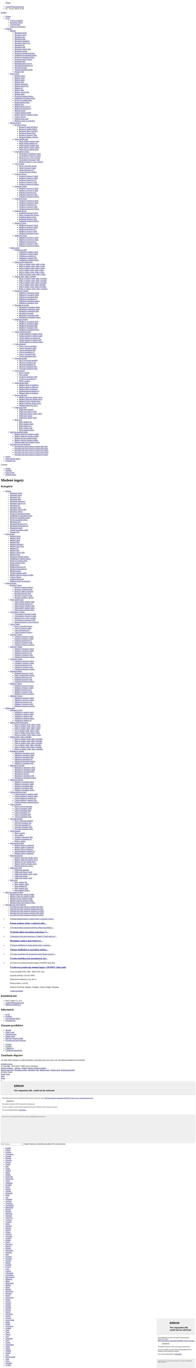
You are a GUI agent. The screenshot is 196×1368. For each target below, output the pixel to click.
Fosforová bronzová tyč (27, 180)
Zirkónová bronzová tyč (27, 192)
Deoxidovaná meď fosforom (20, 444)
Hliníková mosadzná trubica (29, 330)
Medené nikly (45, 1070)
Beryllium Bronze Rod (27, 133)
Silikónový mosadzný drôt (28, 303)
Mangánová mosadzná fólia (29, 311)
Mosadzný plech (20, 35)
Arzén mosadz (20, 371)
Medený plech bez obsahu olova (30, 397)
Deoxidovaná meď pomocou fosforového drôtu (31, 453)
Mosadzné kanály (21, 68)
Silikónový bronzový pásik (28, 240)
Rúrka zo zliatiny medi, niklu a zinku (32, 274)
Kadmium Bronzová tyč (27, 217)
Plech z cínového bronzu (28, 166)
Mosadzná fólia (20, 39)
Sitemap (17, 1068)
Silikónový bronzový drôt (28, 244)
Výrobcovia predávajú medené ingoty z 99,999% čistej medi (38, 967)
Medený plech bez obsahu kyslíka (27, 434)
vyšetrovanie (14, 991)
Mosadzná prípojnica (22, 41)
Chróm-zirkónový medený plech (30, 334)
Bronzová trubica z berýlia (28, 137)
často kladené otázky (12, 459)
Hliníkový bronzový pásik (28, 227)
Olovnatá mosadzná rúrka (28, 369)
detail (21, 991)
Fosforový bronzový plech (28, 176)
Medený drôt (19, 90)
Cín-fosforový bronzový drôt (29, 160)
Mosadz (13, 31)
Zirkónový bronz (21, 186)
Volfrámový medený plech (28, 252)
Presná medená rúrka (22, 102)
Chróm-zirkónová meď (23, 332)
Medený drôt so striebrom (28, 389)
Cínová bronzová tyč (26, 170)
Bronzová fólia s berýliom (28, 131)
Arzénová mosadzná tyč (27, 379)
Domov (8, 16)
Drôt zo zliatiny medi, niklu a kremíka (32, 287)
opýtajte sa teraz (6, 1064)
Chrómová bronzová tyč (27, 205)
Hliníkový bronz (20, 223)
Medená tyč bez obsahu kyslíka (26, 438)
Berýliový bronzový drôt (28, 135)
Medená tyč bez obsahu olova (29, 401)
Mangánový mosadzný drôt (29, 315)
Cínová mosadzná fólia (27, 350)
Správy (8, 457)
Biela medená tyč (25, 426)
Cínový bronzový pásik (27, 168)
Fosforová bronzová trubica (29, 184)
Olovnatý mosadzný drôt (28, 367)
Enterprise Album (16, 23)
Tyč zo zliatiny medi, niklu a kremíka (32, 285)
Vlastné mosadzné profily (24, 70)
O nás (7, 18)
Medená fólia (19, 82)
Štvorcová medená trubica (24, 96)
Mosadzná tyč (19, 45)
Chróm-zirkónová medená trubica (31, 342)
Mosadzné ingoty (21, 33)
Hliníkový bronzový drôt (28, 231)
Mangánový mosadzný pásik (29, 309)
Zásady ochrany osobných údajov (34, 1068)
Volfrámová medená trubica (29, 260)
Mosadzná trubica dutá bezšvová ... (26, 941)
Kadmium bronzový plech (28, 213)
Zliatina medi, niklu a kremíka (25, 276)
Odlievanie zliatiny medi (28, 418)
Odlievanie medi (20, 407)
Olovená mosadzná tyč (27, 364)
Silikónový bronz (21, 235)
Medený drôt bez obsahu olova (30, 403)
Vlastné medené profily (23, 113)
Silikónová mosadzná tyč (28, 299)
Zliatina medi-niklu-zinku (24, 262)
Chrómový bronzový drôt (28, 207)
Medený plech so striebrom (28, 385)
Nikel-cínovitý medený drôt (29, 145)
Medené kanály (20, 111)
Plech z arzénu (24, 373)
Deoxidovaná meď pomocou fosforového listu (31, 446)
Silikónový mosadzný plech (29, 293)
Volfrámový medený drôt (28, 258)
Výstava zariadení (16, 20)
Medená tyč (19, 88)
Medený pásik (20, 80)
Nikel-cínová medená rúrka (29, 149)
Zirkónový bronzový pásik (28, 190)
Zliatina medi (14, 248)
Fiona (3, 1078)
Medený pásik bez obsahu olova (30, 399)
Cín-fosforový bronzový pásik (30, 156)
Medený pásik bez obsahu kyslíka (27, 436)
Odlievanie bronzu (25, 416)
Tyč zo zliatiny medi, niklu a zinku (31, 270)
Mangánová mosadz (22, 305)
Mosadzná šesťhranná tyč (24, 66)
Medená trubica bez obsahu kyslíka (27, 442)
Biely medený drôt (25, 428)
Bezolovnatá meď (21, 395)
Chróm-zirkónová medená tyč (29, 338)
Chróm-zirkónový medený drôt (30, 340)
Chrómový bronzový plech (28, 201)
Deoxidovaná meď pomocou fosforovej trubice (31, 455)
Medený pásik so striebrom (28, 387)
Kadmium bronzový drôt (28, 219)
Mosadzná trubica (21, 51)
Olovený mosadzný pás (27, 362)
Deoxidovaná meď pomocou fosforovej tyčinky (32, 450)
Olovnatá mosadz (21, 358)
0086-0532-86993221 (13, 1005)
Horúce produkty (7, 1068)
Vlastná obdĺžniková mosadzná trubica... (29, 949)
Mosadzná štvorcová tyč (23, 63)
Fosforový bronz (20, 174)
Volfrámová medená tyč (27, 256)
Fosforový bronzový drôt (28, 182)
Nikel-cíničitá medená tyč (28, 143)
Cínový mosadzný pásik (27, 348)
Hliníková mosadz (21, 319)
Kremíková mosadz (21, 291)
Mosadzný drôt (20, 47)
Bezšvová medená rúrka (23, 100)
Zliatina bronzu (15, 123)
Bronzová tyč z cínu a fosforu (29, 158)
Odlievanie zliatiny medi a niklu (30, 414)
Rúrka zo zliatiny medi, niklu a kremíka (33, 289)
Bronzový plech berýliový (28, 127)
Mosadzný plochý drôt (23, 49)
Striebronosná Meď (21, 383)
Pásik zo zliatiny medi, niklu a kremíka (33, 281)
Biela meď (18, 420)
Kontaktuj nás (10, 461)
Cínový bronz (19, 164)
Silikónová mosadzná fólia (28, 297)
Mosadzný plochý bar (22, 43)
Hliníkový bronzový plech (28, 225)
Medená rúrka (19, 94)
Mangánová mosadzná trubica (29, 317)
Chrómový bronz (21, 199)
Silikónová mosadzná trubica (29, 301)
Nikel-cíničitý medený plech (29, 147)
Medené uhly (19, 104)
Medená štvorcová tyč (22, 106)
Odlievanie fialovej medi (28, 412)
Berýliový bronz (20, 125)
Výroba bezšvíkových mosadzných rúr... (28, 958)
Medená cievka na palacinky (25, 121)
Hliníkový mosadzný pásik (28, 324)
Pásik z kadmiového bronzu (29, 215)
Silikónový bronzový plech (28, 238)
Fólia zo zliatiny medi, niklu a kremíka (33, 283)
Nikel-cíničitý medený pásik (29, 141)
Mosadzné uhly (20, 61)
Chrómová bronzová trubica (29, 209)
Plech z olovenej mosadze (28, 360)
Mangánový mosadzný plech (29, 307)
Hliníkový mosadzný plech (28, 321)
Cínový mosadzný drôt (27, 354)
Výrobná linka (15, 25)
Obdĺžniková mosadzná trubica (26, 55)
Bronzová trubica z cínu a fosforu (31, 162)
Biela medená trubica (26, 430)
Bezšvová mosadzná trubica (24, 57)
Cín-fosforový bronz (22, 152)
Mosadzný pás (20, 37)
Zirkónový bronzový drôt (28, 195)
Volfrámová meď (21, 250)
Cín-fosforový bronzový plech (30, 154)
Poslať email (5, 1074)
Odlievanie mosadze (26, 410)
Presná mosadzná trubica (23, 59)
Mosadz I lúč (19, 72)
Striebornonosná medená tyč (29, 391)
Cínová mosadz (20, 344)
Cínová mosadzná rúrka (27, 356)
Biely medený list (25, 422)
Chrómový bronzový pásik (28, 203)
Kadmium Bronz (21, 211)
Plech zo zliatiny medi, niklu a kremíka (33, 278)
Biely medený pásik (26, 424)
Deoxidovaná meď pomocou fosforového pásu (31, 448)
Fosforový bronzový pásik (28, 178)
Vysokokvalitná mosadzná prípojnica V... (29, 932)
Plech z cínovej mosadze (28, 346)
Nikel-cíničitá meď (21, 139)
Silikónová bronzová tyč (28, 242)
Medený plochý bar (21, 86)
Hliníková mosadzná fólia (28, 326)
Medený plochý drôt (22, 92)
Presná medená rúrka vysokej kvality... (28, 923)
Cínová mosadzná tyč (26, 352)
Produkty (8, 29)
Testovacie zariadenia (17, 27)
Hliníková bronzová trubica (29, 233)
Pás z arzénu (23, 375)
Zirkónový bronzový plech (28, 188)
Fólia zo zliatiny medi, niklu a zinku (32, 268)
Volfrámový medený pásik (28, 254)
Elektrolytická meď (21, 119)
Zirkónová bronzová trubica (29, 197)
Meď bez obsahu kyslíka (19, 432)
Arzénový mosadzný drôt (28, 377)
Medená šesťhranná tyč (23, 109)
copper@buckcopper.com (14, 7)
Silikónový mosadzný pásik (29, 295)
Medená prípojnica (21, 84)
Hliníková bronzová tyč (27, 229)
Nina (2, 1076)
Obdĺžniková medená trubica (25, 98)
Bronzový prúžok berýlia (28, 129)
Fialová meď (14, 74)
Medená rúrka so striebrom (28, 393)
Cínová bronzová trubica (28, 172)
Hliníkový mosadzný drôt (28, 328)
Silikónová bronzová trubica (29, 246)
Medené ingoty (20, 76)
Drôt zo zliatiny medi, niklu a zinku (31, 272)
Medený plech (20, 78)
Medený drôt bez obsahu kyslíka (26, 115)
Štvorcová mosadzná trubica (25, 53)
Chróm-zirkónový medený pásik (30, 336)
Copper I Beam (20, 117)
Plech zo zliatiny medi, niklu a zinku (32, 264)
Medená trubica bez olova (28, 405)
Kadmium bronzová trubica (29, 221)
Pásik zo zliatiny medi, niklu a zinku (32, 266)
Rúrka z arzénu (24, 381)
